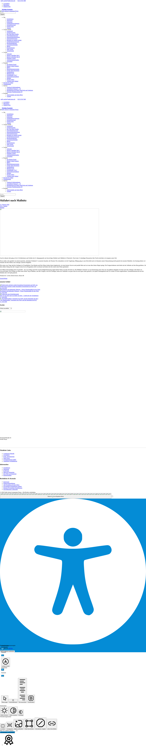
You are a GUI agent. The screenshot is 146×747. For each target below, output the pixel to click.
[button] (112, 496)
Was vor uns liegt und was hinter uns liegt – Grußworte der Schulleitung (19, 295)
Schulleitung (10, 19)
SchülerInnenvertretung (13, 23)
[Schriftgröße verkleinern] (2, 655)
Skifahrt (9, 78)
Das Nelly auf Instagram (9, 474)
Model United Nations (13, 66)
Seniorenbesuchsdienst (13, 76)
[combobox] (55, 496)
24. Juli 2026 (3, 288)
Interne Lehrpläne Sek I (13, 55)
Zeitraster (9, 54)
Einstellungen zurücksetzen (7, 732)
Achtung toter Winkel (12, 81)
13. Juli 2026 (3, 301)
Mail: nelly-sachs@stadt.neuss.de (8, 445)
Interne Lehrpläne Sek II (13, 57)
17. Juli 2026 (3, 297)
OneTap (10, 648)
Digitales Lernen (11, 58)
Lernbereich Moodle (8, 453)
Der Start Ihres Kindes (13, 34)
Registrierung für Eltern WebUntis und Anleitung (20, 90)
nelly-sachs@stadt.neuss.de (8, 0)
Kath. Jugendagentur (8, 456)
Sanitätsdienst (10, 72)
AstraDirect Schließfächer (10, 461)
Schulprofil (10, 31)
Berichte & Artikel (8, 82)
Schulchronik (10, 51)
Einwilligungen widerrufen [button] (10, 489)
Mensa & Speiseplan (8, 472)
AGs (1, 206)
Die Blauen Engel (11, 64)
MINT (8, 67)
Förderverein (10, 26)
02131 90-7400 (22, 0)
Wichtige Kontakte (7, 9)
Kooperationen (11, 48)
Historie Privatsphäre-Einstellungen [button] (12, 488)
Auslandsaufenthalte (12, 44)
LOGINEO (6, 3)
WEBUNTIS (6, 6)
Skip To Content (4, 730)
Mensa (8, 46)
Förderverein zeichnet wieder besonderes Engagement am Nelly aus (18, 286)
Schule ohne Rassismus (13, 70)
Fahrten (5, 206)
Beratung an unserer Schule (14, 40)
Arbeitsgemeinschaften (13, 60)
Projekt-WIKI (10, 79)
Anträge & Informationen (13, 87)
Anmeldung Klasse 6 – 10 (14, 89)
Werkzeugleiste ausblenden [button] (7, 651)
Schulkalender (7, 84)
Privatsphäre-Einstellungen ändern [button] (12, 486)
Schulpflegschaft (11, 25)
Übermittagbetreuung (12, 35)
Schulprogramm (11, 32)
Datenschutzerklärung (9, 483)
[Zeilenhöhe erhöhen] (2, 670)
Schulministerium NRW (9, 459)
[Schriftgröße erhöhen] (2, 649)
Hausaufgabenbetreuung (13, 37)
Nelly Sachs (10, 49)
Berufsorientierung (12, 43)
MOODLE (6, 5)
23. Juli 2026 (3, 292)
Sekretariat (9, 20)
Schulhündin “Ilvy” (12, 75)
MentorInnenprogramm (13, 69)
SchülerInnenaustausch (13, 41)
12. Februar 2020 (4, 204)
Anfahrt (9, 96)
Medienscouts (10, 73)
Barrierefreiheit (7, 475)
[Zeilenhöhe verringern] (2, 676)
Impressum (6, 482)
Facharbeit (9, 61)
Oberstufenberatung (12, 38)
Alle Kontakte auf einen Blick (15, 95)
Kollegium (9, 22)
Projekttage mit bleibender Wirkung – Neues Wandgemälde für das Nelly (19, 291)
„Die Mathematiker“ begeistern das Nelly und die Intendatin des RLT (18, 300)
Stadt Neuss (6, 458)
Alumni (9, 28)
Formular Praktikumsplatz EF (14, 92)
